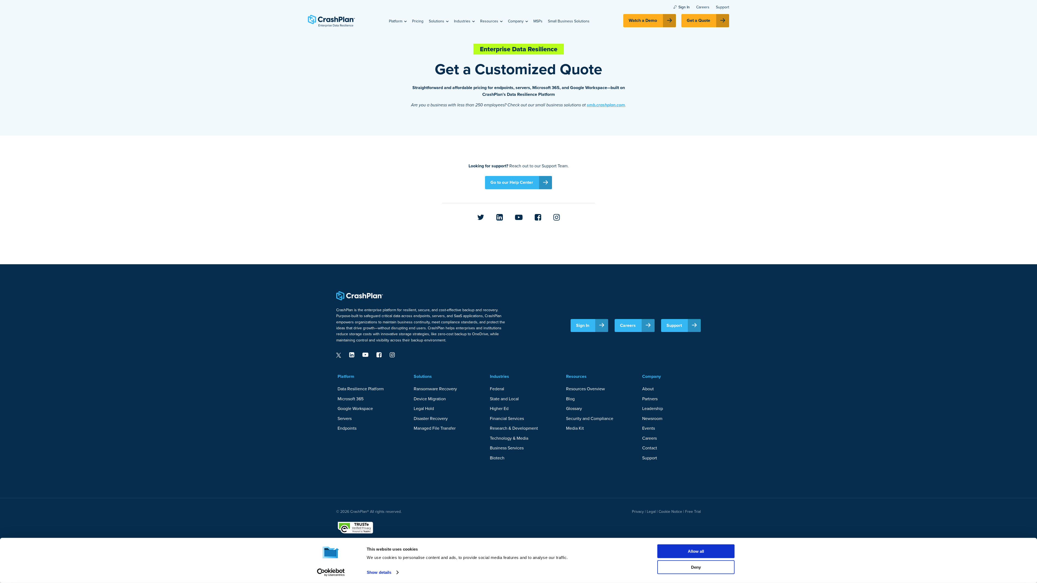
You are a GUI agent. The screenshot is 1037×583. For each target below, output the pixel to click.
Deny (696, 567)
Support (722, 7)
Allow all (696, 551)
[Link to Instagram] (556, 217)
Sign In (684, 7)
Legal (651, 511)
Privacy (638, 511)
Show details (379, 572)
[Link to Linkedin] (499, 217)
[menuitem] (398, 21)
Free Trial (693, 511)
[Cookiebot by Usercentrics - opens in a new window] (331, 572)
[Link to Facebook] (538, 217)
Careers (702, 7)
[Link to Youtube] (519, 217)
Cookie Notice (670, 511)
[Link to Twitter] (480, 217)
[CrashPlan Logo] (331, 21)
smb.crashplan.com (606, 105)
